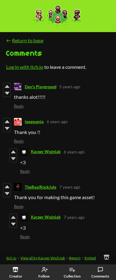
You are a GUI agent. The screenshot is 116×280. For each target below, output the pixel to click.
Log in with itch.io (24, 67)
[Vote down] (7, 93)
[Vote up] (7, 86)
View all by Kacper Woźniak (42, 258)
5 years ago (69, 86)
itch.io (11, 258)
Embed (90, 258)
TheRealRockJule (40, 187)
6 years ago (57, 121)
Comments (100, 276)
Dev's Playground (40, 86)
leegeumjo (34, 121)
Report (74, 258)
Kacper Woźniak (46, 151)
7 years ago (69, 187)
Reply (19, 106)
